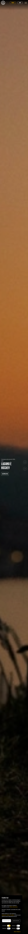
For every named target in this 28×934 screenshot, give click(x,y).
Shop (20, 2)
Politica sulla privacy (13, 906)
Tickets (12, 2)
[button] (25, 462)
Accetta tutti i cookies (6, 920)
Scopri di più (5, 474)
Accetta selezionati (16, 920)
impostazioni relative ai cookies (8, 915)
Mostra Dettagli (17, 931)
